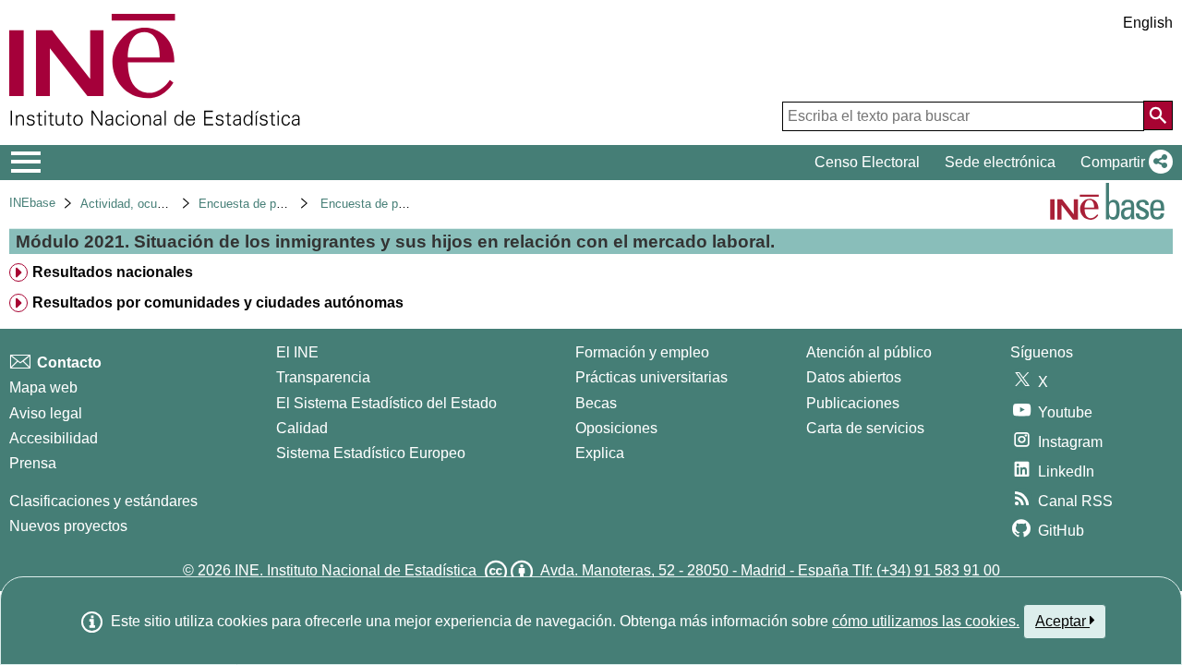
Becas (596, 403)
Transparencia (323, 377)
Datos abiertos (853, 377)
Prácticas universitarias (651, 377)
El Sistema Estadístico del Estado (386, 403)
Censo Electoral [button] (867, 162)
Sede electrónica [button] (1000, 162)
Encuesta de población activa (277, 204)
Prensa (32, 463)
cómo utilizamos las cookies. (925, 621)
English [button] (1148, 22)
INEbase (32, 203)
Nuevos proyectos (68, 526)
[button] (1123, 162)
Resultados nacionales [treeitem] (112, 272)
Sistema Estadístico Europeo (370, 453)
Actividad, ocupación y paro (154, 204)
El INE (297, 352)
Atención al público (869, 352)
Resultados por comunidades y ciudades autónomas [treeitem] (218, 302)
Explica (599, 453)
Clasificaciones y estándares (103, 501)
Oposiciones (616, 428)
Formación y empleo (642, 352)
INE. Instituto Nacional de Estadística (355, 570)
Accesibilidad (53, 438)
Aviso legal (45, 413)
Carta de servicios (865, 428)
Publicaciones (852, 403)
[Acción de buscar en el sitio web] (1158, 115)
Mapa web (43, 387)
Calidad (302, 428)
